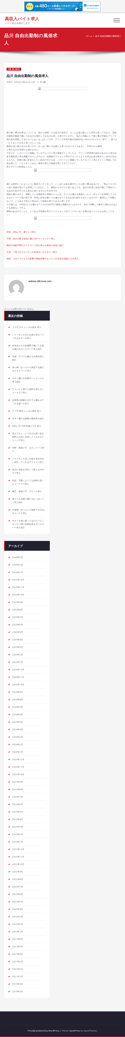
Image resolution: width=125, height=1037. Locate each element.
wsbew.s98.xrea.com (24, 82)
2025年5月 (17, 632)
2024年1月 (17, 751)
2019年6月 (17, 983)
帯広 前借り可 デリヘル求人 (27, 491)
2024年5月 (17, 721)
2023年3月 (17, 826)
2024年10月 (18, 684)
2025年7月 (17, 617)
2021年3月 (17, 961)
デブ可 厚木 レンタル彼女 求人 (26, 410)
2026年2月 (17, 564)
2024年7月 (17, 706)
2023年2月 (17, 834)
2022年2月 (17, 924)
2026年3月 (17, 557)
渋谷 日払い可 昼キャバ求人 (21, 231)
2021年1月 (17, 976)
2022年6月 (17, 894)
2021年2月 (17, 969)
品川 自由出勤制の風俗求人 (108, 36)
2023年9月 (17, 781)
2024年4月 (17, 729)
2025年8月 (17, 609)
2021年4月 (17, 954)
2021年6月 (17, 939)
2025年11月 (18, 587)
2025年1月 (17, 662)
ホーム (89, 36)
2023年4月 (17, 819)
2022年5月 (17, 901)
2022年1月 (17, 931)
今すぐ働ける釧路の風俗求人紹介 (28, 418)
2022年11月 (18, 856)
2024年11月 (18, 677)
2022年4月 (17, 909)
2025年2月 (17, 654)
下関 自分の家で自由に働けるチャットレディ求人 (31, 238)
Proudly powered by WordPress (43, 1030)
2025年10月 (18, 594)
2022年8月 (17, 879)
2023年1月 (17, 841)
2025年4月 (17, 639)
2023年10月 (18, 774)
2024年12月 (18, 669)
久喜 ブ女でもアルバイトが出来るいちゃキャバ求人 (32, 251)
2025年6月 (17, 624)
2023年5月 (17, 811)
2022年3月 (17, 916)
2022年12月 (18, 849)
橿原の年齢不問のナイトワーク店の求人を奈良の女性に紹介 (35, 245)
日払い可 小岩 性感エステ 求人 (26, 425)
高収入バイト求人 (22, 18)
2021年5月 (17, 946)
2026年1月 (17, 572)
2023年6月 (17, 804)
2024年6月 (17, 714)
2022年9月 (17, 871)
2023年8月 (17, 789)
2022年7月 (17, 886)
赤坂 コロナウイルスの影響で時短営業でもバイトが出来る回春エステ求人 (42, 258)
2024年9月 (17, 692)
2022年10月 (18, 864)
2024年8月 (17, 699)
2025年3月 (17, 647)
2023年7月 (17, 796)
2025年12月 (18, 579)
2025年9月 (17, 602)
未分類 (43, 82)
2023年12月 (18, 759)
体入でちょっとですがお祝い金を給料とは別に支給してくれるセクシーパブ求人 (28, 437)
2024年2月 (17, 744)
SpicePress (74, 1030)
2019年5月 (17, 991)
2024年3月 (17, 736)
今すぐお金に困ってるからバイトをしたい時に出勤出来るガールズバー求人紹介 (28, 524)
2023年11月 (18, 766)
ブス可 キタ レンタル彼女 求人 (26, 327)
